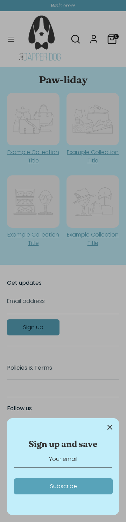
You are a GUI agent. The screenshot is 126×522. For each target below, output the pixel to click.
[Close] (110, 427)
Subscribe (63, 486)
